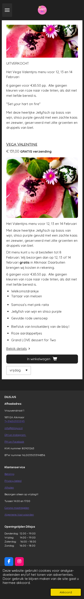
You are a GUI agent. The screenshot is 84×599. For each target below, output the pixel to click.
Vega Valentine (21, 144)
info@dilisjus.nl (13, 428)
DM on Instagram (15, 434)
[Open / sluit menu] (7, 10)
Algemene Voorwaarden (19, 514)
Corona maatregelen (16, 507)
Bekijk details (16, 348)
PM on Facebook (14, 441)
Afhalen (9, 487)
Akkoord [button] (66, 592)
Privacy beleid (13, 480)
